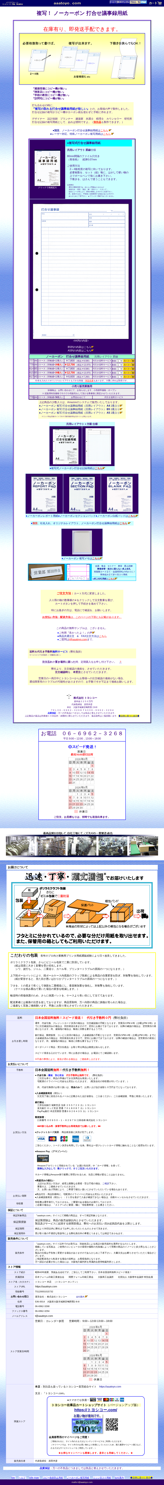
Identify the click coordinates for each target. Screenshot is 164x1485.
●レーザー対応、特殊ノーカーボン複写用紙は (80, 134)
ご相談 (105, 1183)
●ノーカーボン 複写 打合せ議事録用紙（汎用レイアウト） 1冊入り (79, 405)
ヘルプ (22, 1477)
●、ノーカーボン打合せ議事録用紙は (80, 130)
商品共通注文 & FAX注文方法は (82, 636)
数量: (114, 361)
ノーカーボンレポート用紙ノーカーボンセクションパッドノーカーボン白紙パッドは (81, 516)
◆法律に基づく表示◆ (141, 1477)
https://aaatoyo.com (110, 1386)
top (13, 1477)
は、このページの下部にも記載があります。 (82, 617)
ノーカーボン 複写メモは (81, 558)
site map (34, 1477)
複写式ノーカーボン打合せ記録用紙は (76, 468)
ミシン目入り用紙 (102, 1477)
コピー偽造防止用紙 (53, 1477)
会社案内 (80, 1297)
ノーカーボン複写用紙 (78, 1477)
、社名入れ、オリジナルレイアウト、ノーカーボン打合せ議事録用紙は (79, 523)
